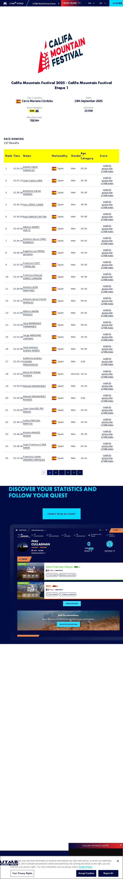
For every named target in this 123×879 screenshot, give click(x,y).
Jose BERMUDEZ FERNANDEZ (32, 325)
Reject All (108, 873)
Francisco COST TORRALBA (31, 265)
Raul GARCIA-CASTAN (34, 217)
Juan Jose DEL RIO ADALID (33, 410)
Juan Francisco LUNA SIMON (34, 446)
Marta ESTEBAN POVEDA (32, 374)
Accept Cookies (86, 873)
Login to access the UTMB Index (107, 169)
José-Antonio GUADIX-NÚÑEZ (31, 349)
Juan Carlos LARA (32, 180)
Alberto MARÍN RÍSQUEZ (31, 313)
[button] (46, 3)
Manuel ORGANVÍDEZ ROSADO (34, 398)
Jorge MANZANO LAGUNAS (32, 337)
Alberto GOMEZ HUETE (31, 228)
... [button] (62, 473)
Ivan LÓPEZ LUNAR (33, 205)
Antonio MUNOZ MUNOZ (31, 434)
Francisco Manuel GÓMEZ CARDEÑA (32, 277)
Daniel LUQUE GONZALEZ (30, 168)
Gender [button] (74, 156)
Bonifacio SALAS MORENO (32, 192)
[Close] (117, 861)
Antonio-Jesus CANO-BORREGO (34, 240)
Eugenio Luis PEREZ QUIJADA (34, 253)
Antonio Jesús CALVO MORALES (34, 301)
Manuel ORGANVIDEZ (34, 386)
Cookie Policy (85, 867)
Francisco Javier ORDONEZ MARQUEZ (34, 458)
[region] (61, 867)
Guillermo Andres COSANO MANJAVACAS (32, 361)
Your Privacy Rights (22, 873)
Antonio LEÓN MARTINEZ (30, 289)
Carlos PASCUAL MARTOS (31, 422)
